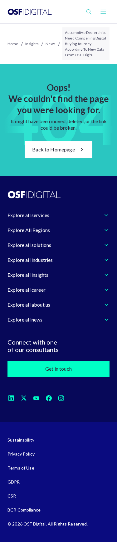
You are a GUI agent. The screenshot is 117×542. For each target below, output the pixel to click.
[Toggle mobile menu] (103, 12)
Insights (32, 43)
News (51, 43)
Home (12, 43)
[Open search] (89, 11)
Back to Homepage (53, 149)
